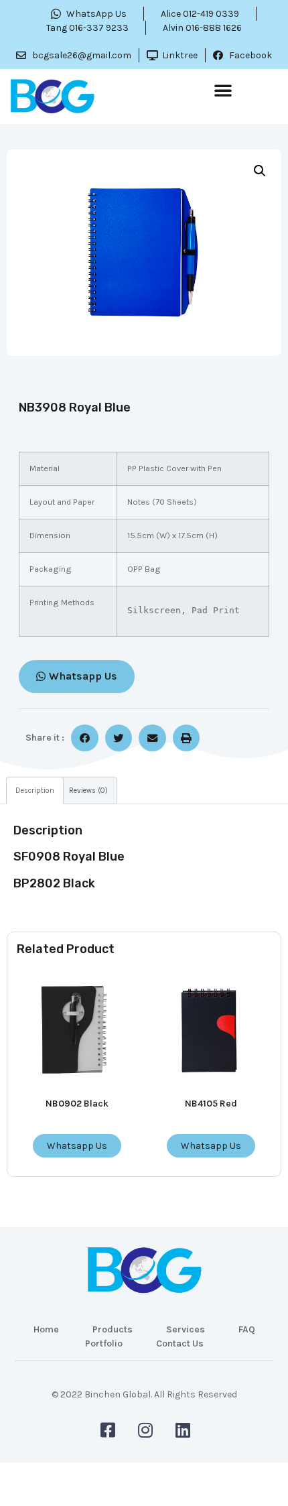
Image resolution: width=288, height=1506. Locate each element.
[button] (223, 90)
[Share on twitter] (119, 738)
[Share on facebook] (84, 738)
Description (34, 790)
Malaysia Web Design (144, 1403)
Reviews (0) (88, 790)
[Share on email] (152, 738)
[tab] (35, 790)
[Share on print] (186, 738)
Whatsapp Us (77, 1145)
